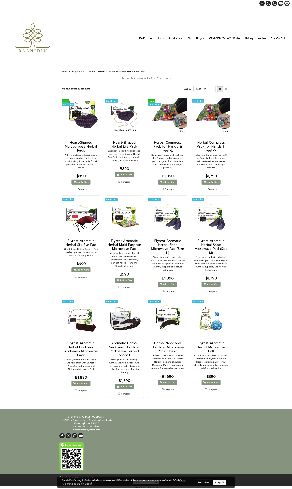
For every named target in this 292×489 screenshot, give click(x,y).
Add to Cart (82, 182)
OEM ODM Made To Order (224, 38)
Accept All (219, 482)
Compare (82, 189)
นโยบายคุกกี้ (86, 483)
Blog (199, 38)
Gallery (249, 38)
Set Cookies (203, 482)
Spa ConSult (278, 38)
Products (175, 38)
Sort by (188, 89)
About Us (156, 38)
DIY (189, 38)
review (262, 38)
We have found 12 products (76, 88)
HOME (141, 38)
